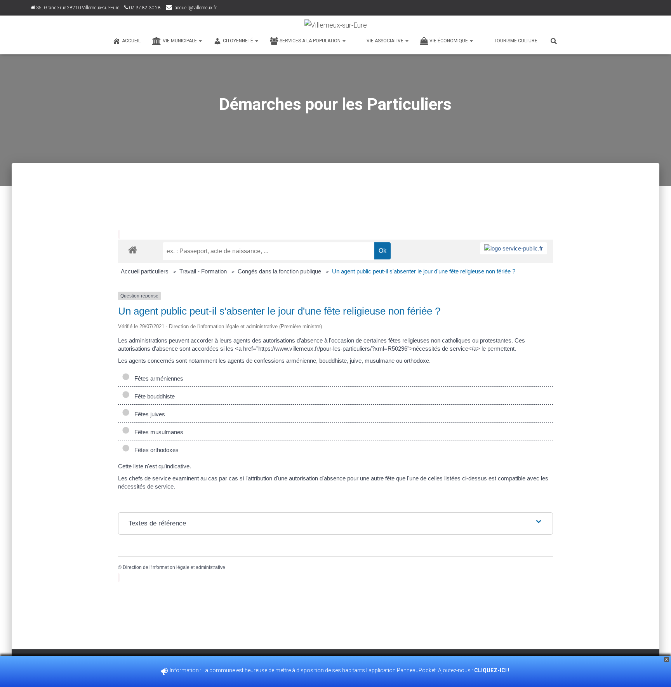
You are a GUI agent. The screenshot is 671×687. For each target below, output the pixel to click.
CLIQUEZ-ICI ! (492, 670)
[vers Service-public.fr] (513, 248)
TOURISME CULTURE (515, 40)
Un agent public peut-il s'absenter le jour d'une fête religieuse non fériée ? (423, 271)
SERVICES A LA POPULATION (311, 40)
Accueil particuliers (145, 271)
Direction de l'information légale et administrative (174, 567)
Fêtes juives (148, 414)
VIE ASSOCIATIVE (386, 40)
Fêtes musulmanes (157, 432)
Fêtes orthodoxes (155, 450)
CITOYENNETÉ (238, 40)
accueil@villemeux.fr (196, 7)
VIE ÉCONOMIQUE (449, 40)
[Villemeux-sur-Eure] (336, 25)
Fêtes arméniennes (157, 378)
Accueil (131, 40)
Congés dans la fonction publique (280, 271)
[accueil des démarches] (132, 249)
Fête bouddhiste (153, 396)
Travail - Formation (203, 271)
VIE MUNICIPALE (180, 40)
